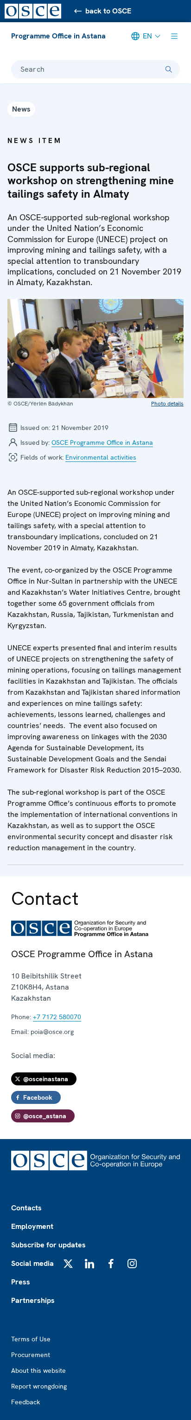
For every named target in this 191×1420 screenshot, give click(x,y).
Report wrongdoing (39, 1386)
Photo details (167, 403)
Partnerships (33, 1300)
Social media (32, 1263)
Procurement (30, 1355)
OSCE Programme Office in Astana (102, 442)
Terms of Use (31, 1339)
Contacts (26, 1208)
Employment (32, 1226)
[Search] (168, 69)
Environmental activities (100, 457)
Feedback (25, 1402)
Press (20, 1282)
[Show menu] (174, 36)
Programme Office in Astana (58, 36)
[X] (68, 1264)
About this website (38, 1370)
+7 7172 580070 (57, 1017)
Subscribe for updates (48, 1245)
